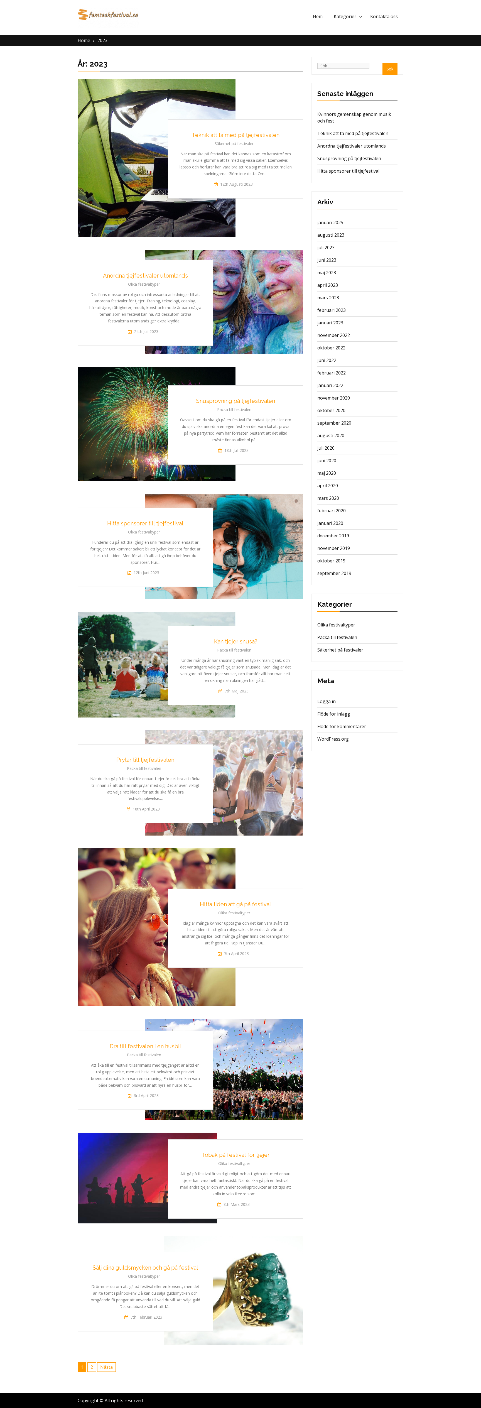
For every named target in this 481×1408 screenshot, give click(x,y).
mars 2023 (328, 298)
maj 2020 (326, 473)
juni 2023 (326, 260)
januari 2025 (330, 222)
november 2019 (333, 548)
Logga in (326, 701)
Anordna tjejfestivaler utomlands (145, 275)
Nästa (106, 1367)
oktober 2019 (331, 561)
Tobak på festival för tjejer (235, 1155)
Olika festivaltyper (144, 284)
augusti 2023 (330, 235)
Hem (318, 16)
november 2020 (333, 398)
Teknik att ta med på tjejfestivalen (235, 134)
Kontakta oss (384, 16)
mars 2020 (328, 498)
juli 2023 (326, 247)
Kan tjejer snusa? (235, 641)
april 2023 (327, 285)
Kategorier (345, 16)
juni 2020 (326, 460)
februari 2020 (331, 511)
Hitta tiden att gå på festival (235, 904)
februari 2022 (331, 373)
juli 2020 (326, 448)
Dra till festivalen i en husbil (145, 1046)
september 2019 (334, 573)
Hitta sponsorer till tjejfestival (145, 523)
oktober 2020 (331, 410)
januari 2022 (330, 385)
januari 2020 (330, 523)
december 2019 (333, 536)
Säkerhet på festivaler (234, 143)
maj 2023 (326, 273)
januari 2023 (330, 323)
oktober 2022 (331, 348)
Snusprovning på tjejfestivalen (235, 401)
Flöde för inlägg (333, 714)
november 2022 (333, 335)
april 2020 (327, 486)
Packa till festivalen (234, 409)
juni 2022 (326, 360)
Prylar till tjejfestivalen (145, 759)
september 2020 (334, 423)
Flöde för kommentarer (341, 726)
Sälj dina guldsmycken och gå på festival (145, 1267)
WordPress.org (333, 739)
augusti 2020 (330, 435)
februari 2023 (331, 310)
